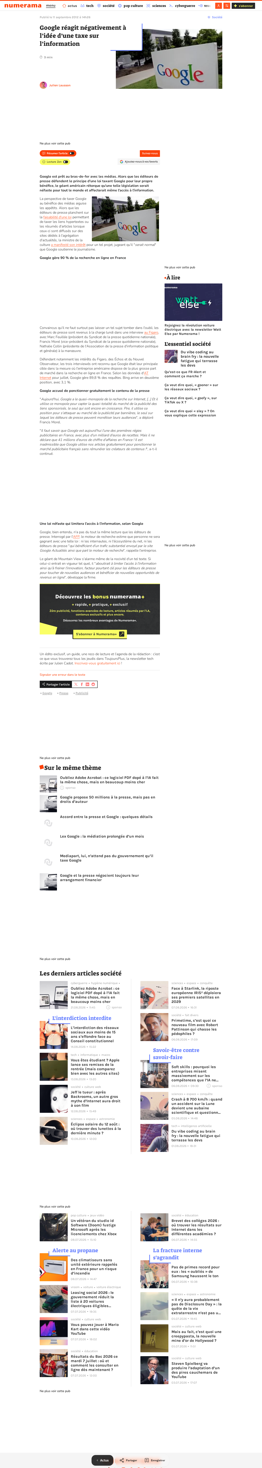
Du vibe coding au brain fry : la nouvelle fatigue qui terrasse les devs (200, 358)
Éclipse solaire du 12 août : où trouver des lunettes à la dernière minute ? (96, 1128)
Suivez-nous (150, 153)
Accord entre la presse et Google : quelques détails (106, 817)
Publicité (82, 693)
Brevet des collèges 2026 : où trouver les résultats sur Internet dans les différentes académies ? (196, 1227)
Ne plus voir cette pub (55, 143)
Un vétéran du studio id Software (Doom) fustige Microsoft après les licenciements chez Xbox (94, 1227)
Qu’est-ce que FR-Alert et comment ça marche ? (185, 374)
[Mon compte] (218, 6)
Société (217, 17)
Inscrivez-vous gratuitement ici (97, 663)
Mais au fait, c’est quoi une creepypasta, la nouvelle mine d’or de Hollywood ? (196, 1336)
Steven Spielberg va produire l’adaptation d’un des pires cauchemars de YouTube (195, 1370)
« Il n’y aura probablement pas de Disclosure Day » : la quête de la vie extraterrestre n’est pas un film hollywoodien (196, 1306)
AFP (76, 536)
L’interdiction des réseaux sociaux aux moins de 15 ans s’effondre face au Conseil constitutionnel (95, 1034)
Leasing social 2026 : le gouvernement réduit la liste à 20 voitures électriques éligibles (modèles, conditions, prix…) (92, 1299)
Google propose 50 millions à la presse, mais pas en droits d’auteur (107, 799)
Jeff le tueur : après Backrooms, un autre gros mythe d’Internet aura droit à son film (95, 1099)
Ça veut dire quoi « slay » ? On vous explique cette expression (190, 413)
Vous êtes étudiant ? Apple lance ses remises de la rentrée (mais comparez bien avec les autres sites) (95, 1067)
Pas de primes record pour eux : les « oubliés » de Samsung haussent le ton (195, 1271)
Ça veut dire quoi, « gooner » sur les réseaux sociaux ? (191, 387)
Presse (63, 693)
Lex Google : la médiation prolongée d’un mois (102, 836)
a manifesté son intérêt (68, 244)
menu (50, 5)
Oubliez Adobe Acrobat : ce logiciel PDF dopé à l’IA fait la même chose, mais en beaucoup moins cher (109, 779)
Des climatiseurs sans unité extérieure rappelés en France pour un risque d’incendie (94, 1266)
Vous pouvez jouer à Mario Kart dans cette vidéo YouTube (95, 1329)
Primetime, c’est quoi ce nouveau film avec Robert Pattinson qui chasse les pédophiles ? (194, 1027)
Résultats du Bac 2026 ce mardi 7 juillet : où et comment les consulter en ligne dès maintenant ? (94, 1363)
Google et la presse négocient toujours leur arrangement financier (99, 877)
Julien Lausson (60, 85)
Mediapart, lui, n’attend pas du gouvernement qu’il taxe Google (106, 858)
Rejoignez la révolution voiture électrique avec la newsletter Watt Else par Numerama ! (193, 329)
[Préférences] (226, 6)
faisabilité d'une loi (57, 217)
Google (47, 693)
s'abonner (246, 6)
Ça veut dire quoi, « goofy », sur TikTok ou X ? (191, 400)
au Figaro (151, 332)
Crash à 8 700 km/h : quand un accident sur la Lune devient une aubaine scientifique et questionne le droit (196, 1106)
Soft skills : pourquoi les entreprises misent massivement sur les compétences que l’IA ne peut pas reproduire (193, 1073)
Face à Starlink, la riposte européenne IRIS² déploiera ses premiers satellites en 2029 (196, 995)
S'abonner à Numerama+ (96, 634)
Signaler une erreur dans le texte (62, 675)
